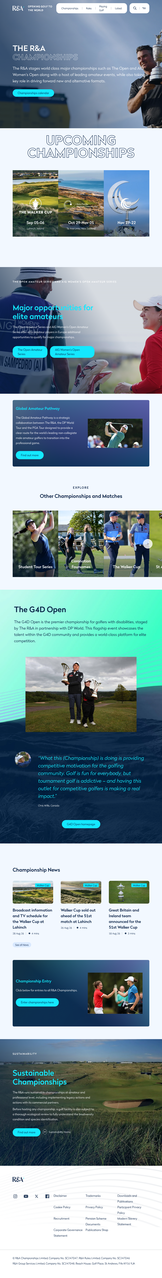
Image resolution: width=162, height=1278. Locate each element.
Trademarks (93, 1195)
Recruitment (61, 1218)
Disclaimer (60, 1195)
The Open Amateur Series (30, 352)
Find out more (30, 455)
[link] (30, 352)
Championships (69, 8)
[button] (135, 8)
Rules (89, 8)
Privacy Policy (94, 1207)
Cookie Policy (62, 1207)
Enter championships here (37, 1002)
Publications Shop (97, 1230)
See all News (22, 944)
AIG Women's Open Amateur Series (67, 352)
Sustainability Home (60, 1131)
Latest (118, 8)
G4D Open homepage (81, 824)
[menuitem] (18, 8)
